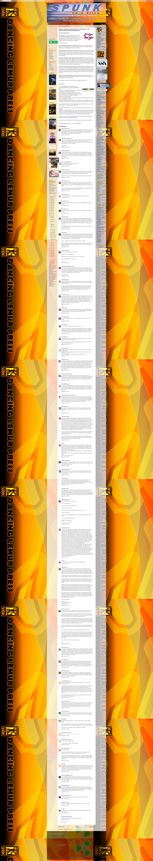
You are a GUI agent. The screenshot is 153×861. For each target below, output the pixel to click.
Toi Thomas (99, 166)
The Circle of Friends (51, 57)
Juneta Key (99, 101)
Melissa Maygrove (100, 152)
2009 (51, 250)
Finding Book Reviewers (99, 219)
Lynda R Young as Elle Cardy (67, 395)
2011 (51, 247)
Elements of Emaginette (99, 130)
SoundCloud (51, 68)
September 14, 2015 (65, 134)
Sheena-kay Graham (65, 816)
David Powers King (65, 732)
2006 (51, 255)
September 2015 (52, 225)
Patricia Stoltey (64, 785)
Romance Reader (64, 795)
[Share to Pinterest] (80, 123)
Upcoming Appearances (80, 23)
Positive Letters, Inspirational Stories (100, 154)
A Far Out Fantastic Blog (99, 110)
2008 (51, 252)
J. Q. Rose (99, 141)
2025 (51, 199)
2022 (51, 204)
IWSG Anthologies (100, 139)
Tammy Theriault (64, 460)
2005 (51, 256)
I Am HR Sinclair (100, 138)
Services (72, 23)
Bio (88, 23)
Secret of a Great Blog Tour (100, 234)
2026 (51, 197)
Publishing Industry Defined (100, 231)
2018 (51, 210)
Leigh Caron (63, 348)
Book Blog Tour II (100, 211)
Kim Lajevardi (99, 146)
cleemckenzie (64, 279)
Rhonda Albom (64, 701)
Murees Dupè (64, 647)
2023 (51, 202)
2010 (51, 248)
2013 (51, 244)
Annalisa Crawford (99, 115)
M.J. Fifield (63, 336)
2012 (51, 245)
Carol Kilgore (64, 659)
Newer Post (62, 826)
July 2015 (52, 229)
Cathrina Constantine (99, 99)
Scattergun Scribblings (99, 159)
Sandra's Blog (99, 157)
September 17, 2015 (65, 760)
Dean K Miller (64, 406)
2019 (51, 208)
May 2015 (52, 232)
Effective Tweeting (100, 217)
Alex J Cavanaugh (100, 113)
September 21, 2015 (65, 812)
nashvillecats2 (64, 316)
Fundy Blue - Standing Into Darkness (99, 134)
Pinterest (50, 53)
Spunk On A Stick (52, 50)
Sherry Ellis (63, 201)
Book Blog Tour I (100, 209)
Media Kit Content (100, 229)
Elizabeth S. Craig (100, 132)
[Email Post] (73, 123)
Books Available (57, 23)
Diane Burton (99, 128)
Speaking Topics (65, 23)
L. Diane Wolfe (64, 250)
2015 (51, 215)
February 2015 (53, 237)
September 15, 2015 (65, 484)
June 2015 (52, 230)
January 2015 (52, 239)
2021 (51, 205)
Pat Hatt (98, 104)
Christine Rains (64, 150)
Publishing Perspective (65, 107)
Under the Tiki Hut (100, 171)
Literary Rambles (100, 150)
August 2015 (52, 226)
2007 (51, 253)
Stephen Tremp (64, 169)
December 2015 (52, 217)
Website (50, 64)
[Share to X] (78, 123)
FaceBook (51, 52)
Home (50, 23)
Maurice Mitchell (64, 469)
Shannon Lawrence (99, 161)
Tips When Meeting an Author (99, 236)
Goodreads (51, 58)
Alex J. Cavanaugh (99, 96)
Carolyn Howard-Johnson (100, 124)
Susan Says (99, 163)
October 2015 (52, 221)
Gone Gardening (100, 136)
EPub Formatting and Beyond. (71, 117)
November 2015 (52, 219)
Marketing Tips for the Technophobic (100, 227)
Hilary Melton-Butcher (65, 138)
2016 (51, 213)
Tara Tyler (99, 164)
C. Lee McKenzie (100, 97)
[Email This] (75, 123)
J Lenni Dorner (64, 416)
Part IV (98, 190)
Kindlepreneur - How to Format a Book (100, 224)
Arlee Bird (63, 567)
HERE (54, 193)
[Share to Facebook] (79, 123)
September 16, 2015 (65, 707)
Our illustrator (51, 69)
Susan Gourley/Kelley (65, 775)
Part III (98, 188)
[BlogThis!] (76, 123)
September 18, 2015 (65, 781)
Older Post (91, 826)
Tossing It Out (64, 603)
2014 (51, 242)
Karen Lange (64, 711)
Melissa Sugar (64, 527)
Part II (98, 187)
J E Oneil (63, 324)
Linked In (50, 54)
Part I (98, 185)
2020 (51, 207)
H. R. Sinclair (64, 194)
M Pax (62, 719)
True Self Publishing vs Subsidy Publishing (99, 240)
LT (61, 443)
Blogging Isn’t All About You (100, 208)
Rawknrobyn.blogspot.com (66, 266)
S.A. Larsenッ (64, 294)
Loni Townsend (64, 748)
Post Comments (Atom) (68, 829)
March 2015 (52, 235)
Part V (98, 191)
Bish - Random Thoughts (100, 118)
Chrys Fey (63, 216)
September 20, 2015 (65, 798)
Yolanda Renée (64, 670)
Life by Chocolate (100, 149)
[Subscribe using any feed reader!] (52, 46)
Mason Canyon (64, 128)
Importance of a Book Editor (100, 222)
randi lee (63, 307)
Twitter (50, 65)
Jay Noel (63, 232)
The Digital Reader (64, 86)
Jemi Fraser (63, 359)
